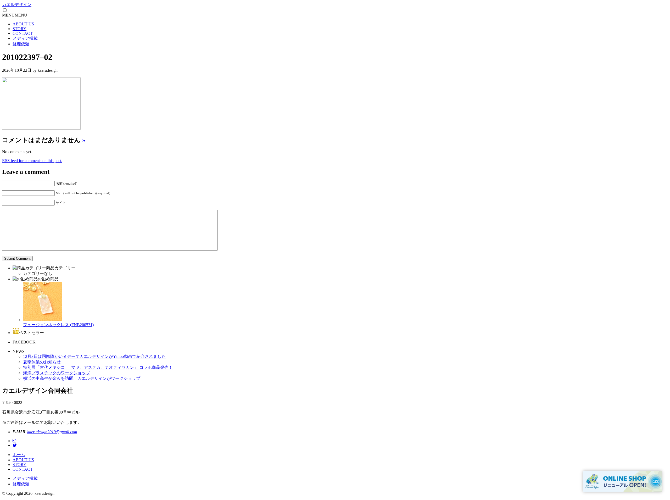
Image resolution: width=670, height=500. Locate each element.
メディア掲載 (25, 38)
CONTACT (23, 33)
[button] (14, 15)
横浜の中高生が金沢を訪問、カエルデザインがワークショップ (81, 378)
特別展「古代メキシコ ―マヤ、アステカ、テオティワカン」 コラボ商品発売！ (98, 367)
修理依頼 (21, 44)
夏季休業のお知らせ (42, 362)
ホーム (19, 454)
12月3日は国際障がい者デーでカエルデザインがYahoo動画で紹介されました (94, 356)
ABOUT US (23, 24)
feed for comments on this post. (32, 160)
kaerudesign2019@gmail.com (52, 432)
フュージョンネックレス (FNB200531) (58, 325)
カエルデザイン (16, 4)
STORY (19, 28)
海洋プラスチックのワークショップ (56, 373)
